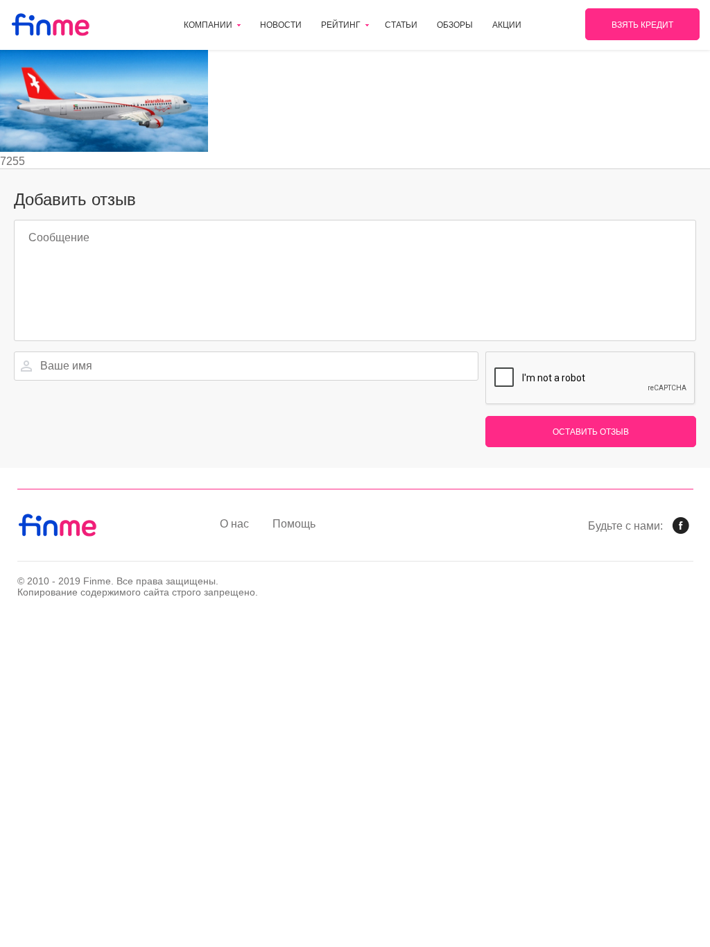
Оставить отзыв (591, 432)
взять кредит (642, 25)
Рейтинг (341, 25)
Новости (281, 25)
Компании (208, 25)
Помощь (293, 524)
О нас (234, 524)
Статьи (401, 25)
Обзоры (455, 25)
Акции (506, 25)
